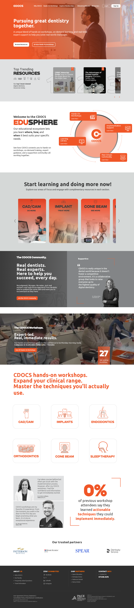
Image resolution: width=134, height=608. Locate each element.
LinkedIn (48, 580)
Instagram (49, 583)
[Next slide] (119, 97)
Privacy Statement (29, 596)
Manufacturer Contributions (34, 598)
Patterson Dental (77, 579)
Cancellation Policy (19, 598)
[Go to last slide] (114, 97)
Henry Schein (76, 582)
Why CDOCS (38, 6)
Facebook (48, 575)
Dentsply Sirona (77, 577)
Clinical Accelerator (83, 6)
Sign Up (116, 6)
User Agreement (18, 596)
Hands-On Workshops (50, 6)
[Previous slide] (69, 279)
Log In (106, 6)
